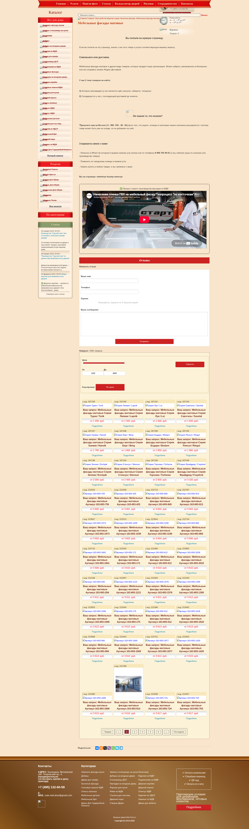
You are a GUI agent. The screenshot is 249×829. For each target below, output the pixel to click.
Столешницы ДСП (50, 62)
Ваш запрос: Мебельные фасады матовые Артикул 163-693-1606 (97, 705)
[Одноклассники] (101, 748)
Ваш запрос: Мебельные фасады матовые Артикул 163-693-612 (160, 559)
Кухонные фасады (51, 72)
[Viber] (109, 748)
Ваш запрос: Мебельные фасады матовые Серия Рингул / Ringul (191, 442)
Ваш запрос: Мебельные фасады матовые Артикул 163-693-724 (160, 705)
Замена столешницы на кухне (55, 31)
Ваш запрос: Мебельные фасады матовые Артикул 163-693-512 (160, 618)
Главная (61, 3)
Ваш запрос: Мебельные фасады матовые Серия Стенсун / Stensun (128, 471)
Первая (107, 732)
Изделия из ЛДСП (50, 129)
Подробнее (97, 426)
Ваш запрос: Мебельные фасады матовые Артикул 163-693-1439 (128, 530)
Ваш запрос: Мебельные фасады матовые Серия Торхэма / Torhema (160, 471)
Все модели (55, 206)
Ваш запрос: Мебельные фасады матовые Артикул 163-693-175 (128, 618)
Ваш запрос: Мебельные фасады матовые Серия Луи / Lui (160, 413)
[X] (105, 748)
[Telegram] (121, 748)
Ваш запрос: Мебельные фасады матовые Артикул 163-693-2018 (191, 559)
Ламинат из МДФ (50, 144)
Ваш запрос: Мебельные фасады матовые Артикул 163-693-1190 (160, 530)
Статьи (106, 3)
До (105, 369)
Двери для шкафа (50, 56)
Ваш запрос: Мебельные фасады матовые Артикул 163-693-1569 (128, 648)
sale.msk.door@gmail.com (59, 795)
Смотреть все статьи (55, 294)
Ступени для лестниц (52, 124)
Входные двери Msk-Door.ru (124, 817)
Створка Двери (117, 803)
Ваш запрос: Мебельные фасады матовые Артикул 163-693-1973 (97, 530)
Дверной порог (49, 139)
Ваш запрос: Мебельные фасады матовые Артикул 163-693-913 (191, 501)
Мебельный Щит (50, 134)
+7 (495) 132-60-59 (179, 9)
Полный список (55, 155)
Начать (204, 15)
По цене (110, 387)
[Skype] (117, 748)
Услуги (74, 3)
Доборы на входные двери (54, 46)
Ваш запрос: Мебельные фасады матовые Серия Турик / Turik (97, 413)
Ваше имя (86, 276)
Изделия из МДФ (50, 51)
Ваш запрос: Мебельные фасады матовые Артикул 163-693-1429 (191, 648)
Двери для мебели (147, 803)
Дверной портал (49, 98)
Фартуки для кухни (51, 93)
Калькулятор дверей (127, 3)
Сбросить (190, 364)
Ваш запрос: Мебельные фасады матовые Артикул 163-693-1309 (191, 589)
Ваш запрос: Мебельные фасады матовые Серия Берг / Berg (128, 442)
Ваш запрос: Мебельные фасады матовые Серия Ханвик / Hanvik (97, 442)
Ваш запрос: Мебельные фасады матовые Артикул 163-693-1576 (160, 589)
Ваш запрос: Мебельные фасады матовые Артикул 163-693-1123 (128, 589)
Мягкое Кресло (49, 175)
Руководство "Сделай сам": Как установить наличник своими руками (53, 235)
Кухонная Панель (50, 169)
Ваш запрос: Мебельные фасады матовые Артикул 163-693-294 (97, 589)
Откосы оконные (50, 103)
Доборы (46, 41)
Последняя (179, 732)
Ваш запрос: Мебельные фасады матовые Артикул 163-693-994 (97, 648)
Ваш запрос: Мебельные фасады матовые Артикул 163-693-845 (160, 501)
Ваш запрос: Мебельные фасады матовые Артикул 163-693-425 (128, 501)
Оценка (84, 298)
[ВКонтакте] (97, 748)
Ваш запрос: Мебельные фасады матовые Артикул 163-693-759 (97, 501)
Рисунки (148, 3)
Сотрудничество (167, 3)
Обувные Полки (49, 200)
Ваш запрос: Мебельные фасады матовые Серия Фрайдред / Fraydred (191, 471)
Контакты (187, 3)
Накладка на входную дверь (55, 77)
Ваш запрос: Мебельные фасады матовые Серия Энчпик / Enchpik (97, 471)
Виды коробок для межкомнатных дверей (53, 276)
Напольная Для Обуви (52, 190)
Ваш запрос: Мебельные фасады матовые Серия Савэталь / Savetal (191, 413)
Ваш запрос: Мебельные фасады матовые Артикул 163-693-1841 (97, 559)
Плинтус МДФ (49, 113)
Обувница (47, 195)
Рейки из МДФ (49, 108)
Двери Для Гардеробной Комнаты (57, 150)
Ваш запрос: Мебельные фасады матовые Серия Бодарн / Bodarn (160, 442)
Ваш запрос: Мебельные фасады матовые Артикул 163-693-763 (191, 705)
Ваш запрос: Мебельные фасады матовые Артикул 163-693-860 (191, 530)
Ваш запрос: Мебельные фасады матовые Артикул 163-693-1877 (160, 648)
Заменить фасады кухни (53, 25)
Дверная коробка (50, 82)
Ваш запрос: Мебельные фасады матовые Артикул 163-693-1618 (191, 618)
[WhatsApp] (113, 748)
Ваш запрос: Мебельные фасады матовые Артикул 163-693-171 (128, 559)
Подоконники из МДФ (52, 67)
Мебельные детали (51, 119)
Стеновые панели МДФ (53, 87)
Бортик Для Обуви (51, 180)
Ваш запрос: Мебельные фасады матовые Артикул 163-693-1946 (97, 618)
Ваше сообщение (89, 310)
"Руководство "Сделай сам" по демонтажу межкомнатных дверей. (55, 257)
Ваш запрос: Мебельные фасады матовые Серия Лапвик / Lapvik (128, 413)
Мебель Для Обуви (51, 185)
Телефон (85, 287)
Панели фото (90, 3)
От (83, 369)
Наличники (47, 36)
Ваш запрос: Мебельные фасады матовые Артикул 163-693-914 (128, 705)
